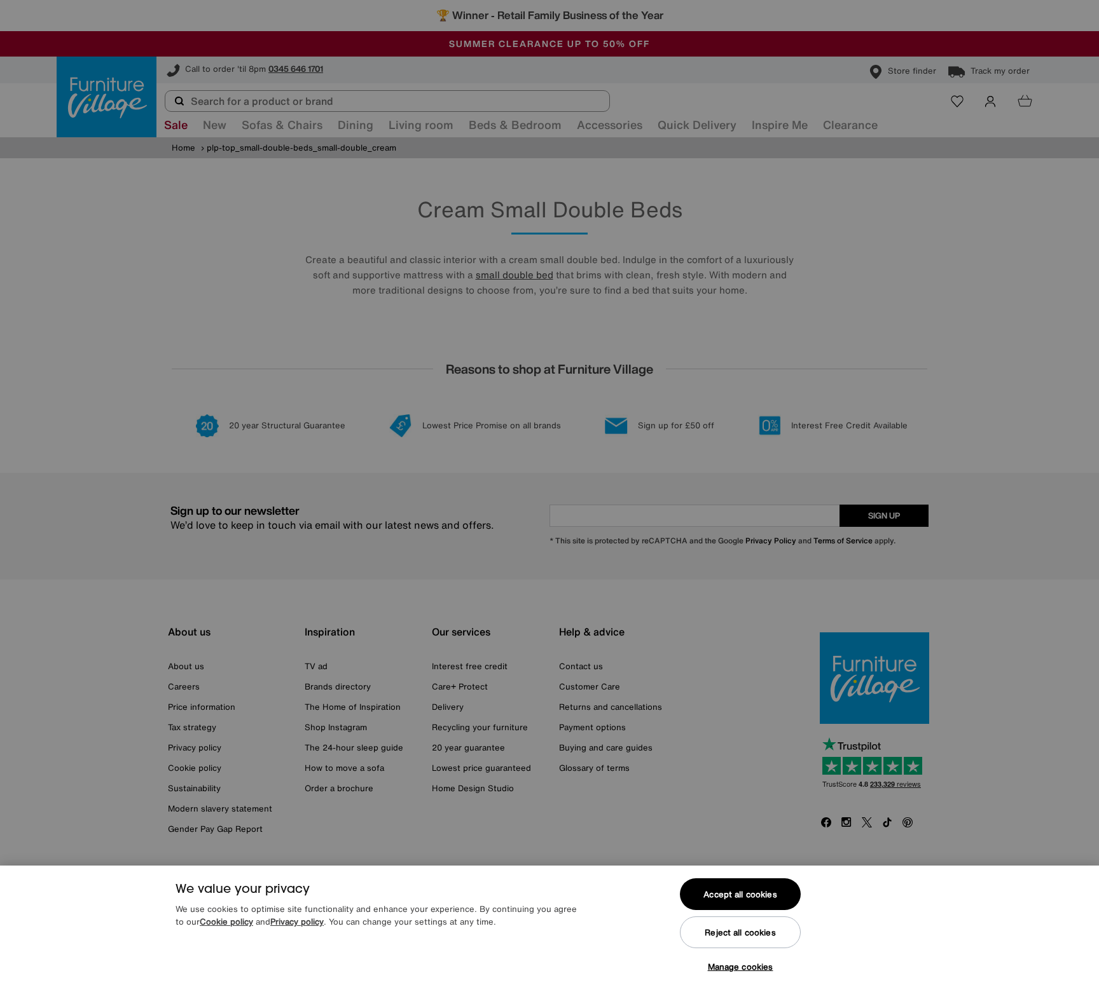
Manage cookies (740, 967)
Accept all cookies (740, 894)
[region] (549, 932)
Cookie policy (226, 922)
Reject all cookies (740, 933)
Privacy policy (297, 922)
